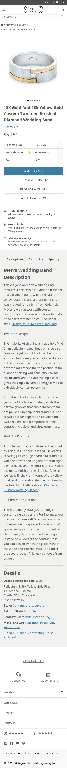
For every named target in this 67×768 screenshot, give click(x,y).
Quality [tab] (54, 259)
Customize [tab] (35, 259)
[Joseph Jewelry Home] (2, 25)
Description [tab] (15, 259)
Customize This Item (33, 180)
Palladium (47, 623)
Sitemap (40, 753)
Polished (10, 637)
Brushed (20, 633)
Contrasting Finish (41, 633)
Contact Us (33, 660)
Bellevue (9, 723)
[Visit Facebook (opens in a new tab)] (12, 743)
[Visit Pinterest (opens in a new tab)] (24, 743)
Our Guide (11, 703)
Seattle (8, 713)
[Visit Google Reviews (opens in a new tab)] (19, 733)
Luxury (39, 605)
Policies (54, 753)
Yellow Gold (12, 627)
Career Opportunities (17, 753)
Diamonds (24, 617)
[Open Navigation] (3, 10)
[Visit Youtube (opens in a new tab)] (18, 743)
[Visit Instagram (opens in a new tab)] (6, 743)
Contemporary (23, 605)
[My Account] (63, 10)
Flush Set (30, 611)
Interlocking (41, 617)
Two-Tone (32, 623)
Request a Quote (33, 189)
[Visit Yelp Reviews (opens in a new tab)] (48, 733)
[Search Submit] (62, 16)
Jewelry (9, 692)
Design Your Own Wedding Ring (34, 324)
